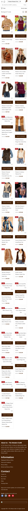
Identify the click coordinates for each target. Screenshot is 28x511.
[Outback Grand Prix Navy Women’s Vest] (20, 285)
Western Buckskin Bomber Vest (6, 241)
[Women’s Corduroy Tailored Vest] (20, 157)
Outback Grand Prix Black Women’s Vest (6, 320)
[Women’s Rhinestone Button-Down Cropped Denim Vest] (7, 120)
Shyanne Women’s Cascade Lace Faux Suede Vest (6, 274)
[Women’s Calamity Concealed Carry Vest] (20, 90)
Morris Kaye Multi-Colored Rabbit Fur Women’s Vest (6, 348)
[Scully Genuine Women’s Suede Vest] (20, 257)
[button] (24, 8)
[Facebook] (2, 495)
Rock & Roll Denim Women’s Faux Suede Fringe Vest (7, 298)
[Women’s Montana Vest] (20, 24)
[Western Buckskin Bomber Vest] (7, 225)
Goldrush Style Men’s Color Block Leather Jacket (20, 348)
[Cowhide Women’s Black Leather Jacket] (7, 384)
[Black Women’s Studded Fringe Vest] (20, 384)
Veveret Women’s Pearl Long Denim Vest (20, 241)
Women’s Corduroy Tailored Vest (19, 173)
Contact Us (3, 474)
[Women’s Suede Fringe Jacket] (7, 24)
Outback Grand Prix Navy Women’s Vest (19, 296)
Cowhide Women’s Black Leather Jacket (6, 394)
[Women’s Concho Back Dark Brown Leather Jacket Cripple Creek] (7, 90)
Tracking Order (4, 483)
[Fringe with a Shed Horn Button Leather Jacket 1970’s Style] (7, 360)
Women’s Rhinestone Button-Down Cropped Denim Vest (7, 132)
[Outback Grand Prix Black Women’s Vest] (7, 310)
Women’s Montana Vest (20, 39)
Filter (4, 8)
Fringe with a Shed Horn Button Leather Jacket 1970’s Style (6, 372)
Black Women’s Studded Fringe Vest (19, 394)
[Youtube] (9, 495)
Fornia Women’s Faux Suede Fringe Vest (20, 370)
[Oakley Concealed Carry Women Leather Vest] (20, 311)
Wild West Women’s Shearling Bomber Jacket (19, 208)
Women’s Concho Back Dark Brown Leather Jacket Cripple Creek (7, 107)
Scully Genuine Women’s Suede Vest (20, 273)
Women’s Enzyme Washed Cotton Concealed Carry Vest (7, 173)
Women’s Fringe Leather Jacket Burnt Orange (6, 73)
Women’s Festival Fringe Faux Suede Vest (20, 140)
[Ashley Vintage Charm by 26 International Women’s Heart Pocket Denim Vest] (7, 407)
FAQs (2, 481)
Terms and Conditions (6, 462)
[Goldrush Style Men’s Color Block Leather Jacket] (20, 335)
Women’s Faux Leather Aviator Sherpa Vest (20, 72)
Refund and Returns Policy (7, 467)
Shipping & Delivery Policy (7, 460)
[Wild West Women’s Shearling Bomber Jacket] (20, 191)
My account (3, 476)
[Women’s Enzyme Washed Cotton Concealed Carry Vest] (7, 157)
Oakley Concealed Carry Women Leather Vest (20, 323)
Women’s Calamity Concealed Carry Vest (20, 106)
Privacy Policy (4, 464)
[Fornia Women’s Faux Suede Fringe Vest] (20, 359)
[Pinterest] (13, 495)
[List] (23, 12)
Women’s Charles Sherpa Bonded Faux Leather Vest (6, 208)
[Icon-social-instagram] (6, 495)
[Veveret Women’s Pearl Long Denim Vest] (20, 225)
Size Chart (3, 478)
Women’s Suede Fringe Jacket (7, 40)
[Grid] (26, 12)
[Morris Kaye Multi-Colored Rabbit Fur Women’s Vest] (7, 335)
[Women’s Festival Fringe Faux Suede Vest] (20, 125)
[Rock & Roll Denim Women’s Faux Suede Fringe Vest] (7, 286)
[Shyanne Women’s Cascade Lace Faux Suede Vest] (7, 257)
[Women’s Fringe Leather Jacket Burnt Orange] (7, 56)
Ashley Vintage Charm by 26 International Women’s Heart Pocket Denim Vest (7, 421)
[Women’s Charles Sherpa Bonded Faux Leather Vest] (7, 191)
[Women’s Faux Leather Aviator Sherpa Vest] (20, 56)
